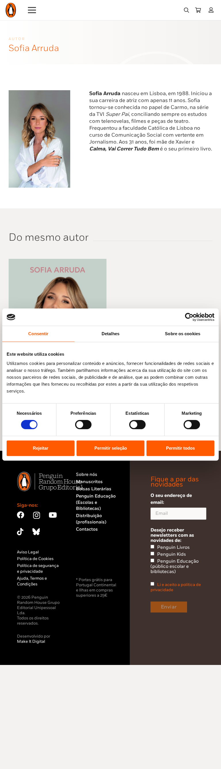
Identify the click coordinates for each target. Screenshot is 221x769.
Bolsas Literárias (93, 489)
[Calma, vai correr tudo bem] (57, 262)
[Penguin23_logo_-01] (10, 10)
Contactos (87, 529)
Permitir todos (180, 448)
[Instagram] (36, 515)
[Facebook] (20, 515)
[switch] (83, 424)
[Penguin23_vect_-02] (93, 560)
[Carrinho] (198, 10)
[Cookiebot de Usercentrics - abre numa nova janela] (189, 317)
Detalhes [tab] (110, 333)
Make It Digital (31, 641)
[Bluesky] (36, 531)
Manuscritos (89, 482)
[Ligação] (212, 10)
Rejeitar (40, 448)
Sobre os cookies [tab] (182, 333)
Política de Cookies (35, 558)
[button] (186, 10)
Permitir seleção (110, 448)
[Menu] (32, 10)
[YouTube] (53, 515)
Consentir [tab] (38, 333)
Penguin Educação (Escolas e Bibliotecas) (96, 502)
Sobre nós (86, 474)
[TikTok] (20, 531)
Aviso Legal (28, 552)
